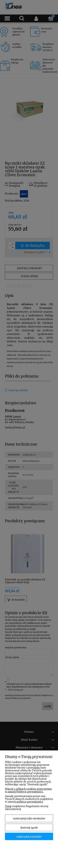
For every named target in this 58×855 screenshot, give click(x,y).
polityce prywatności (29, 801)
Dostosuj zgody (29, 827)
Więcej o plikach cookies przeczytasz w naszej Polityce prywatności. (28, 790)
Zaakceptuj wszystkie (29, 836)
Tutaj (8, 806)
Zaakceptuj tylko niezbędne (29, 818)
